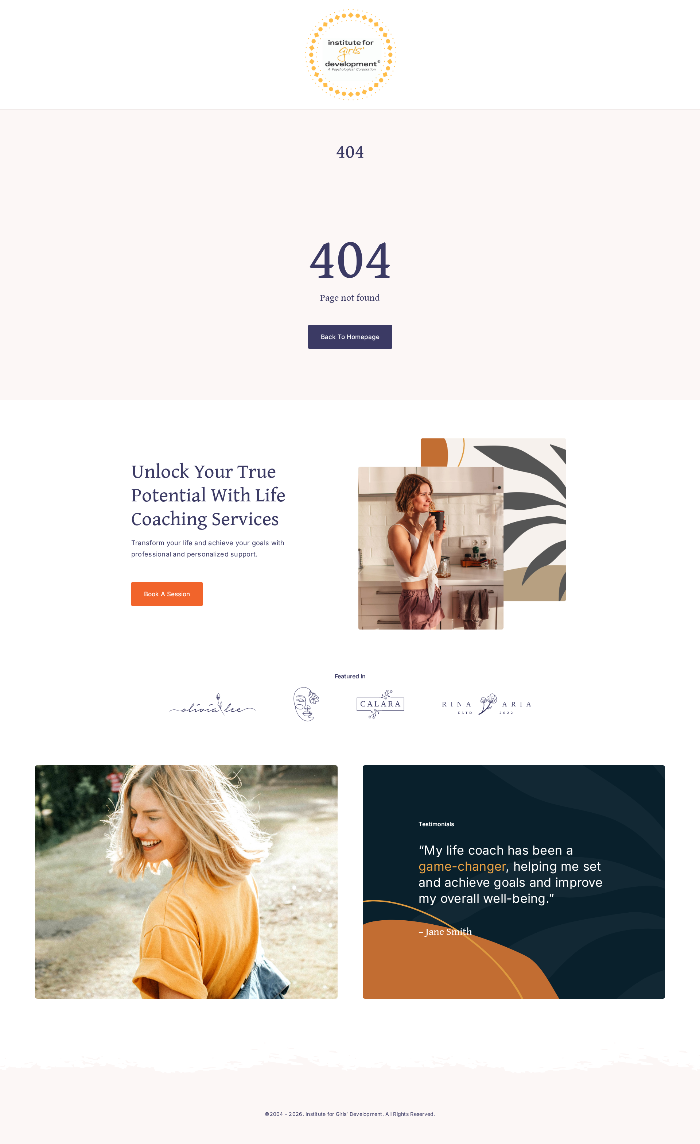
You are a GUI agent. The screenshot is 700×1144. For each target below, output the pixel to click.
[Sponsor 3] (380, 693)
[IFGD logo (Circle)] (350, 12)
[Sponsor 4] (486, 696)
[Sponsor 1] (212, 696)
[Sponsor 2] (306, 690)
